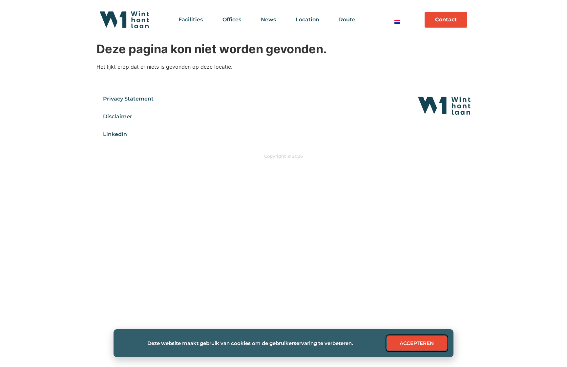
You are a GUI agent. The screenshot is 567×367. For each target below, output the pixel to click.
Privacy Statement (128, 99)
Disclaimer (117, 116)
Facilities (190, 19)
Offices (231, 19)
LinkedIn (115, 134)
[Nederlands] (397, 21)
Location (307, 19)
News (268, 19)
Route (347, 19)
